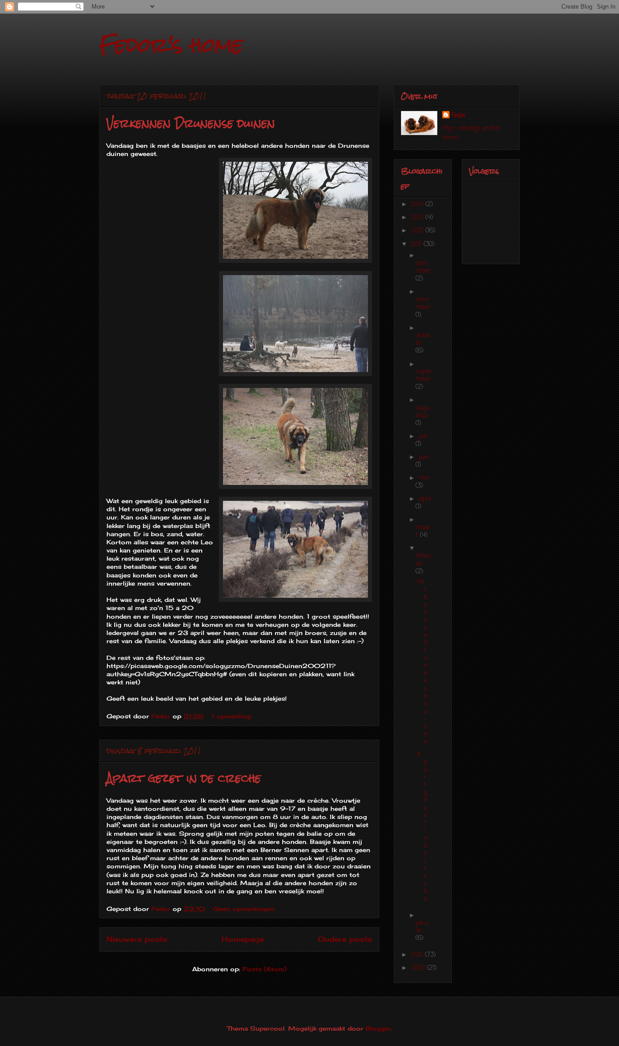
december (423, 267)
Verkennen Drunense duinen (190, 123)
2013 (418, 218)
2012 (418, 231)
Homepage (243, 939)
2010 (418, 955)
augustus (423, 412)
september (423, 375)
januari (422, 927)
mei (424, 478)
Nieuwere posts (136, 939)
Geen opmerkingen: (245, 908)
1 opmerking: (233, 716)
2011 (417, 244)
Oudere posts (345, 939)
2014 (418, 204)
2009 (419, 968)
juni (424, 457)
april (425, 499)
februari (423, 560)
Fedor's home (171, 45)
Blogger (378, 1028)
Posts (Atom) (264, 969)
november (423, 303)
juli (423, 436)
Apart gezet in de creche (183, 778)
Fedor (458, 116)
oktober (423, 340)
